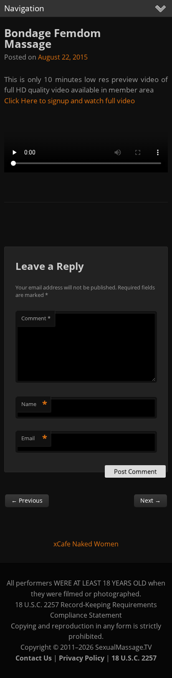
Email (34, 438)
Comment (36, 318)
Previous (27, 500)
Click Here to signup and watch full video (69, 100)
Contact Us (33, 658)
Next (150, 500)
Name (34, 404)
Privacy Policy (81, 658)
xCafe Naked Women (86, 543)
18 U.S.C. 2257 (134, 658)
